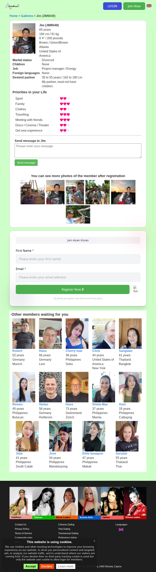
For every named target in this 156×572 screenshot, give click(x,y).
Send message (26, 162)
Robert (17, 350)
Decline (46, 566)
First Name (25, 250)
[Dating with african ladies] (66, 503)
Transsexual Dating (68, 533)
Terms (82, 298)
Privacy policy (96, 298)
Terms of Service (23, 533)
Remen (17, 404)
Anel (122, 404)
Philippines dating (67, 537)
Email (21, 269)
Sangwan (125, 350)
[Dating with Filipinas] (43, 503)
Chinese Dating (66, 524)
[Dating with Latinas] (112, 503)
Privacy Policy (22, 529)
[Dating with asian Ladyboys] (21, 503)
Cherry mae (74, 350)
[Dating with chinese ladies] (135, 503)
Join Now (134, 6)
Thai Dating (64, 529)
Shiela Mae (100, 404)
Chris (96, 350)
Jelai (19, 453)
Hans (43, 350)
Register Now (71, 289)
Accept (30, 566)
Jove (52, 453)
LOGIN (112, 6)
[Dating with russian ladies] (89, 503)
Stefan (43, 404)
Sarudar (121, 453)
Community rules (23, 537)
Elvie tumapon (92, 453)
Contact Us (20, 524)
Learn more (65, 566)
